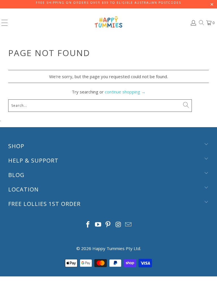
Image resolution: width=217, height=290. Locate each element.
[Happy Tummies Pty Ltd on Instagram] (118, 224)
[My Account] (193, 22)
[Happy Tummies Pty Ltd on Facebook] (88, 224)
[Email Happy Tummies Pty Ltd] (128, 224)
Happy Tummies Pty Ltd (116, 248)
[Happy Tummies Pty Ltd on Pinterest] (108, 224)
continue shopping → (125, 92)
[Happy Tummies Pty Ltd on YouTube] (98, 224)
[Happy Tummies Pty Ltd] (108, 22)
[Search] (201, 23)
